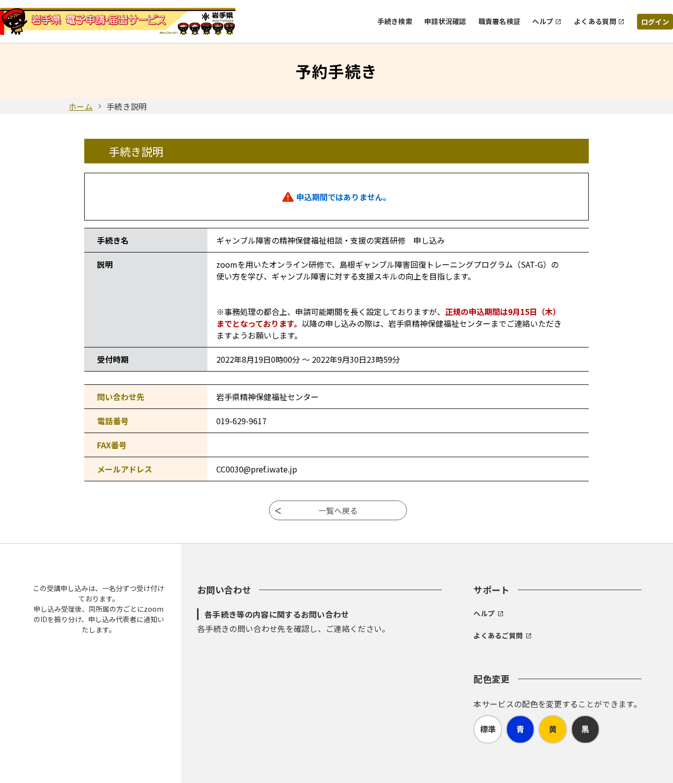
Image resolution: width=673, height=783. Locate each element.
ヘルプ (542, 21)
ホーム (80, 106)
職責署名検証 (499, 21)
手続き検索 (394, 21)
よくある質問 (595, 21)
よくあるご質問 (498, 635)
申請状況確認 (445, 21)
